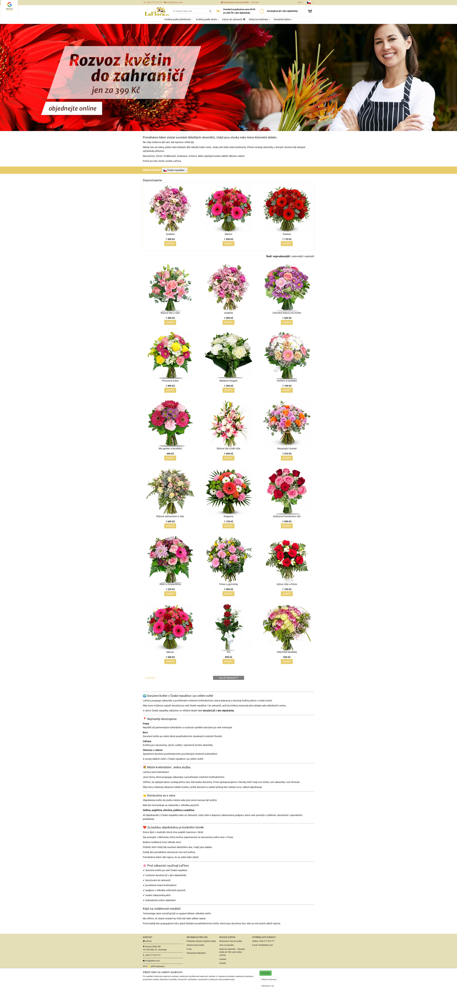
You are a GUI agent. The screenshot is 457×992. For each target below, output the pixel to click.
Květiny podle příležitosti (178, 19)
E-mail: (255, 945)
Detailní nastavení (269, 979)
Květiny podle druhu (207, 19)
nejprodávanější (281, 256)
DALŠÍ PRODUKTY (228, 677)
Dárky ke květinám (259, 19)
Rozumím (265, 973)
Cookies (222, 959)
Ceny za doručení (226, 945)
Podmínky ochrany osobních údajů (201, 941)
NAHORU (150, 677)
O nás (189, 949)
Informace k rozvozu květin (236, 2)
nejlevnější (297, 256)
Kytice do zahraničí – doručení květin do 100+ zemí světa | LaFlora (232, 952)
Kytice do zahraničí (232, 19)
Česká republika (176, 170)
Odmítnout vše (267, 986)
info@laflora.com (174, 2)
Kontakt (255, 2)
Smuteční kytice (282, 19)
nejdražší (309, 256)
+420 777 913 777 (154, 2)
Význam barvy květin (195, 945)
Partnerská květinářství (196, 953)
